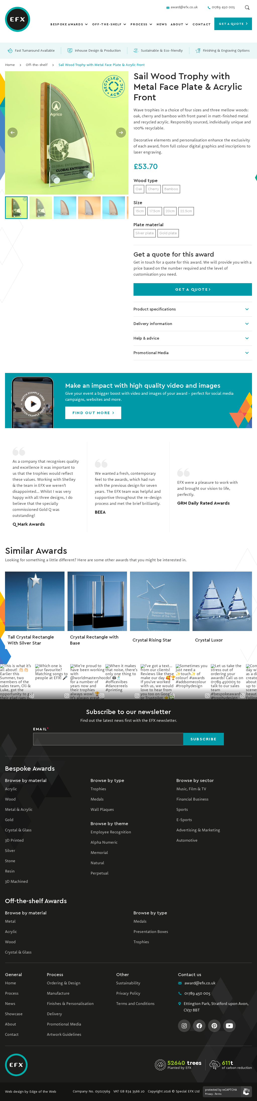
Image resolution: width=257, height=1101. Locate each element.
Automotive (187, 841)
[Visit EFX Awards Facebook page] (199, 1025)
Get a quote (232, 23)
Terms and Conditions (135, 1004)
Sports (182, 810)
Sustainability (128, 983)
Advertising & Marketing (198, 830)
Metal (10, 922)
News (162, 24)
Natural (97, 863)
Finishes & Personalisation (70, 1004)
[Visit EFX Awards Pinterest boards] (214, 1025)
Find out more (92, 413)
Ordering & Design (63, 983)
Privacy (209, 1094)
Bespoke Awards (66, 24)
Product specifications (155, 309)
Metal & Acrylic (18, 810)
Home (10, 65)
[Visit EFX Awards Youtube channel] (229, 1025)
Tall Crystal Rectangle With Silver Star (31, 640)
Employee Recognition (111, 832)
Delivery (54, 1014)
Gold (9, 820)
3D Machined (16, 882)
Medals (97, 800)
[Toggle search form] (247, 7)
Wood (10, 800)
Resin (10, 872)
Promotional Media (151, 353)
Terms (218, 1094)
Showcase (14, 1014)
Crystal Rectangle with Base (94, 640)
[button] (32, 400)
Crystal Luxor (209, 640)
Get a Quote (191, 289)
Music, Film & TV (191, 789)
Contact (201, 24)
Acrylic (11, 789)
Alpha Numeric (104, 843)
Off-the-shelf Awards (36, 901)
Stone (10, 861)
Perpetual (99, 874)
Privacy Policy (128, 994)
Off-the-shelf (106, 24)
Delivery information (153, 324)
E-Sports (184, 820)
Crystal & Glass (18, 830)
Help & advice (146, 338)
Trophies (98, 789)
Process (139, 24)
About (177, 24)
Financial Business (192, 800)
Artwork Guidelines (64, 1035)
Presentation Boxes (151, 932)
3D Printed (14, 841)
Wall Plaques (102, 810)
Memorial (99, 853)
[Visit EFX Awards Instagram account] (184, 1025)
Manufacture (58, 994)
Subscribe (203, 739)
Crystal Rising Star (152, 640)
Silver (10, 851)
